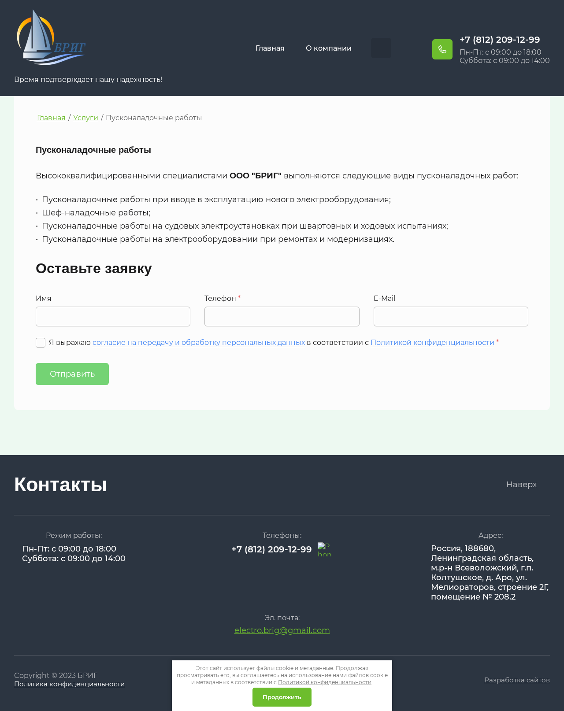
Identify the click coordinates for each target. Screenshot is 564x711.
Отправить (72, 374)
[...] (381, 48)
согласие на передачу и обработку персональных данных (199, 342)
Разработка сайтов (517, 680)
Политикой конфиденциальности (432, 342)
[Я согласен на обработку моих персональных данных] (40, 343)
